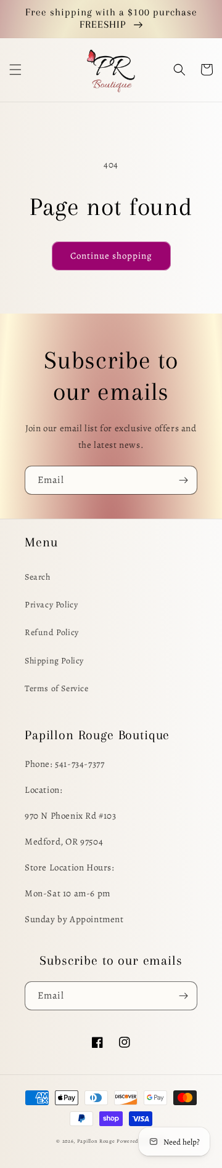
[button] (15, 69)
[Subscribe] (183, 480)
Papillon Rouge (96, 1141)
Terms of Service (57, 688)
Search (38, 577)
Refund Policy (52, 632)
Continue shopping (111, 255)
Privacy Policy (51, 604)
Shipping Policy (54, 661)
